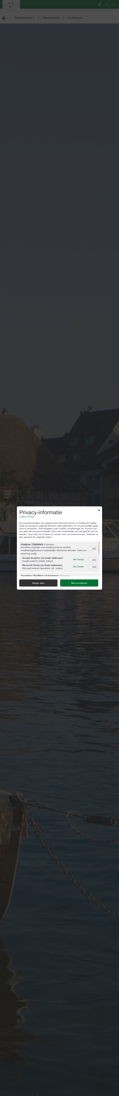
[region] (59, 558)
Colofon (22, 517)
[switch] (93, 548)
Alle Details (78, 559)
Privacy (31, 517)
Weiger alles (38, 583)
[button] (90, 548)
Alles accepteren (79, 583)
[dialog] (59, 548)
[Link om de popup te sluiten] (99, 511)
